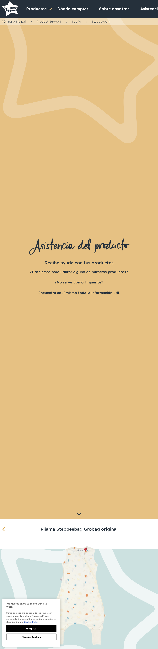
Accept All (31, 628)
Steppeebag (101, 21)
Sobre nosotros (114, 8)
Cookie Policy (31, 622)
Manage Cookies (31, 637)
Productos (36, 8)
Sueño (76, 21)
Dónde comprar (72, 8)
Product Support (49, 21)
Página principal (14, 21)
